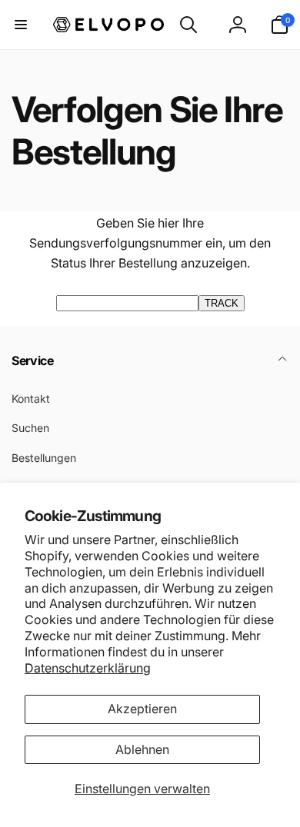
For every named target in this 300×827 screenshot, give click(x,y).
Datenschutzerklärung (88, 668)
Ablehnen (142, 749)
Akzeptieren (142, 708)
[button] (21, 25)
